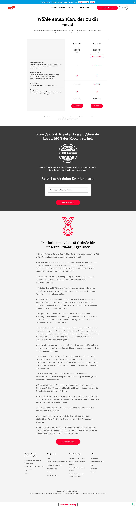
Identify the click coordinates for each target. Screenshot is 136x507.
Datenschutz (94, 458)
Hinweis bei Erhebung (68, 505)
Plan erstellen (68, 442)
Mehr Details (40, 68)
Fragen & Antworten (30, 470)
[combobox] (68, 189)
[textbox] (68, 189)
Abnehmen (50, 458)
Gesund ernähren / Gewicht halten (57, 462)
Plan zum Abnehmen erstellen (77, 458)
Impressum (94, 468)
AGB (92, 465)
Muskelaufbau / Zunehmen (54, 465)
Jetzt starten (68, 203)
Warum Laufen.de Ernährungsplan (34, 466)
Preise (49, 472)
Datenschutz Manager (97, 462)
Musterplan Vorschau (53, 475)
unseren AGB (88, 117)
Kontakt (27, 473)
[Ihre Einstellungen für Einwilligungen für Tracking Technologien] (133, 504)
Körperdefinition (52, 468)
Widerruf (93, 472)
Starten (77, 106)
